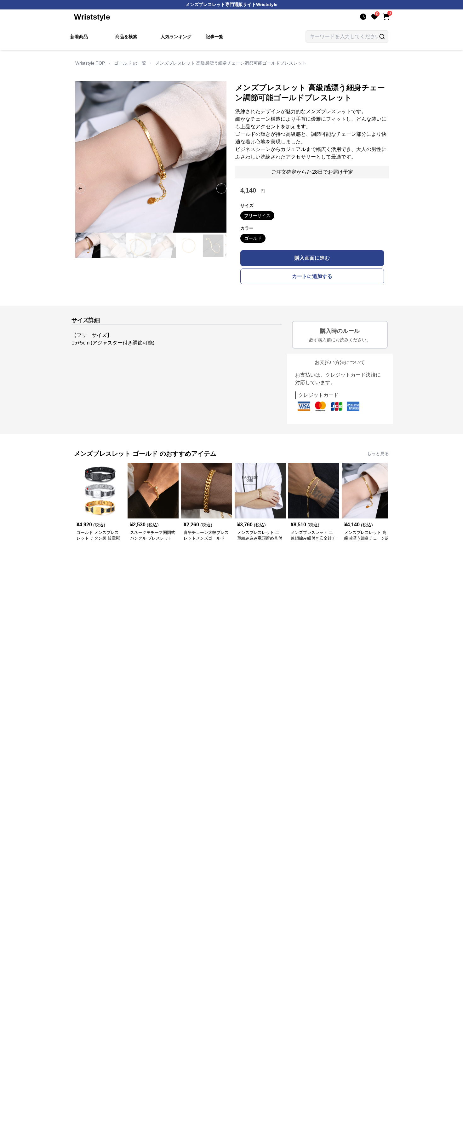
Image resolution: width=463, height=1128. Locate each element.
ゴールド (253, 238)
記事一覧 (214, 36)
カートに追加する (312, 276)
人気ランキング (176, 36)
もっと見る (378, 453)
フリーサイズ (257, 215)
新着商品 (79, 36)
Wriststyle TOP (90, 63)
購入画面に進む (312, 258)
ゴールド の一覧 (130, 63)
